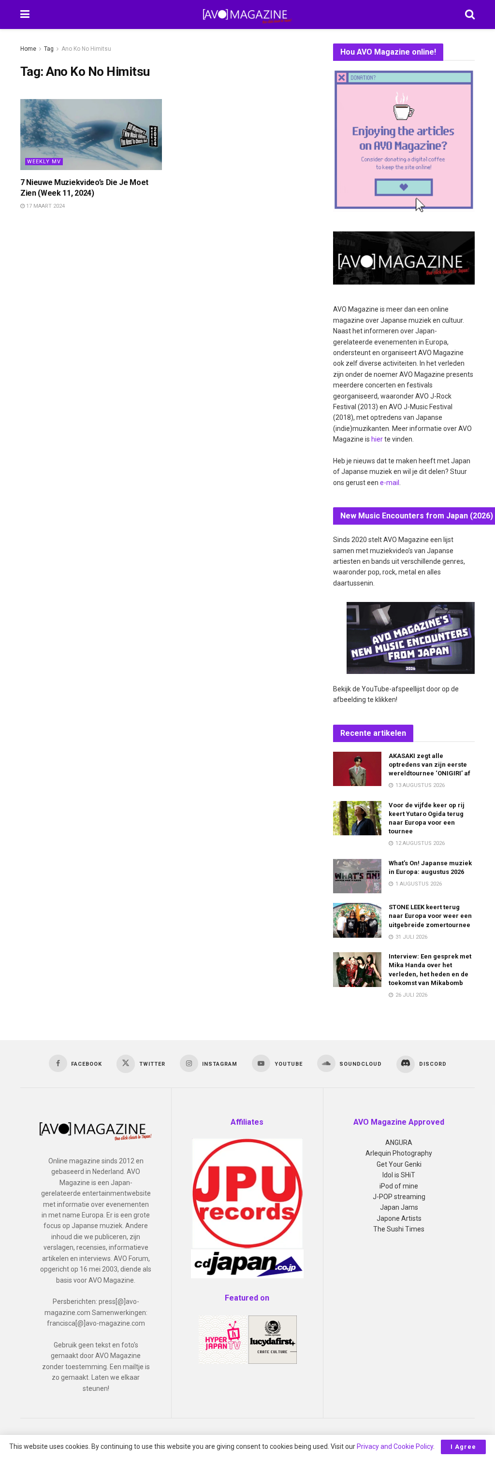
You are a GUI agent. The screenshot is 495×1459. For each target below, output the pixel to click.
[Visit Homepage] (247, 14)
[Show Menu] (24, 14)
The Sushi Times (398, 1229)
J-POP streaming (399, 1197)
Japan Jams (399, 1207)
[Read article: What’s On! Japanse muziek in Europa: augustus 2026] (357, 876)
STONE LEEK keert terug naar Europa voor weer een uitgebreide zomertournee (430, 915)
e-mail (389, 482)
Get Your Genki (399, 1164)
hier (377, 439)
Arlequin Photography (398, 1153)
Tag (49, 48)
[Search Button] (470, 14)
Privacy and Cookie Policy (395, 1446)
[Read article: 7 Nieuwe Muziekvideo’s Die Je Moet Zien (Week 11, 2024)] (91, 134)
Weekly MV (44, 161)
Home (28, 48)
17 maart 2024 (45, 206)
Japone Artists (399, 1218)
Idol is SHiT (398, 1175)
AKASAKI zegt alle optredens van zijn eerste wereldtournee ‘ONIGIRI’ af (429, 764)
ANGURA (398, 1142)
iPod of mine (398, 1186)
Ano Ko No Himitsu (86, 48)
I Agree (463, 1446)
